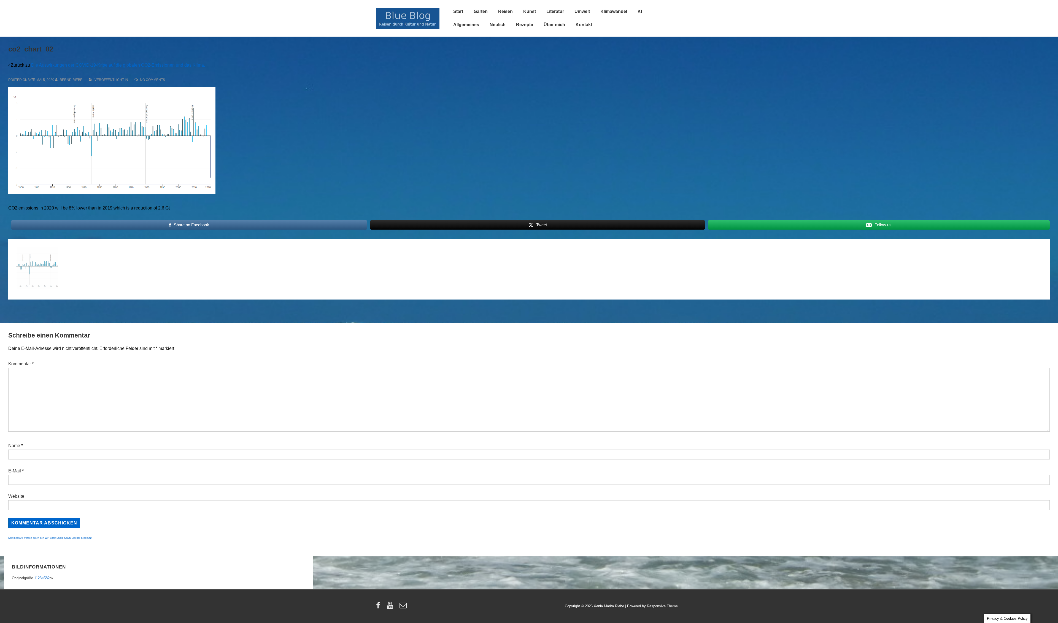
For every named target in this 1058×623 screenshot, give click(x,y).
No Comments (152, 80)
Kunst (529, 11)
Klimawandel (613, 11)
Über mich (554, 24)
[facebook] (379, 607)
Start (458, 11)
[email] (404, 607)
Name (14, 445)
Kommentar (21, 363)
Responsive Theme (662, 606)
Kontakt (584, 24)
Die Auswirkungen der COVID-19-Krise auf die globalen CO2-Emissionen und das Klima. (118, 65)
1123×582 (42, 578)
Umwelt (582, 11)
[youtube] (391, 607)
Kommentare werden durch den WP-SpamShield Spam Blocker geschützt (50, 538)
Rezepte (524, 24)
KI (640, 11)
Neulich (498, 24)
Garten (481, 11)
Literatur (555, 11)
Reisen (505, 11)
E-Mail (14, 471)
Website (16, 496)
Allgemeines (466, 24)
